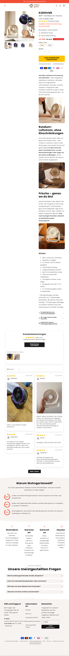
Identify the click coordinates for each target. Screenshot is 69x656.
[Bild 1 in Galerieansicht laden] (8, 45)
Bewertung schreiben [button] (34, 344)
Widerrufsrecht (24, 641)
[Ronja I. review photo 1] (49, 397)
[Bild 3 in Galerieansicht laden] (23, 45)
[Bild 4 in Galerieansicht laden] (30, 45)
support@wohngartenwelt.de (15, 621)
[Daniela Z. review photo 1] (19, 402)
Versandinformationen (32, 621)
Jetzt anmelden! (50, 626)
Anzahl (41, 49)
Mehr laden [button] (34, 471)
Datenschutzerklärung (35, 641)
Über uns (28, 614)
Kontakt (28, 610)
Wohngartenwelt (14, 641)
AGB (44, 641)
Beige (50, 45)
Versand (48, 641)
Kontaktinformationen (58, 641)
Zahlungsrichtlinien (31, 617)
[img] (11, 376)
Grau (42, 45)
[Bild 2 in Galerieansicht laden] (15, 45)
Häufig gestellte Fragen (30, 626)
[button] (5, 5)
